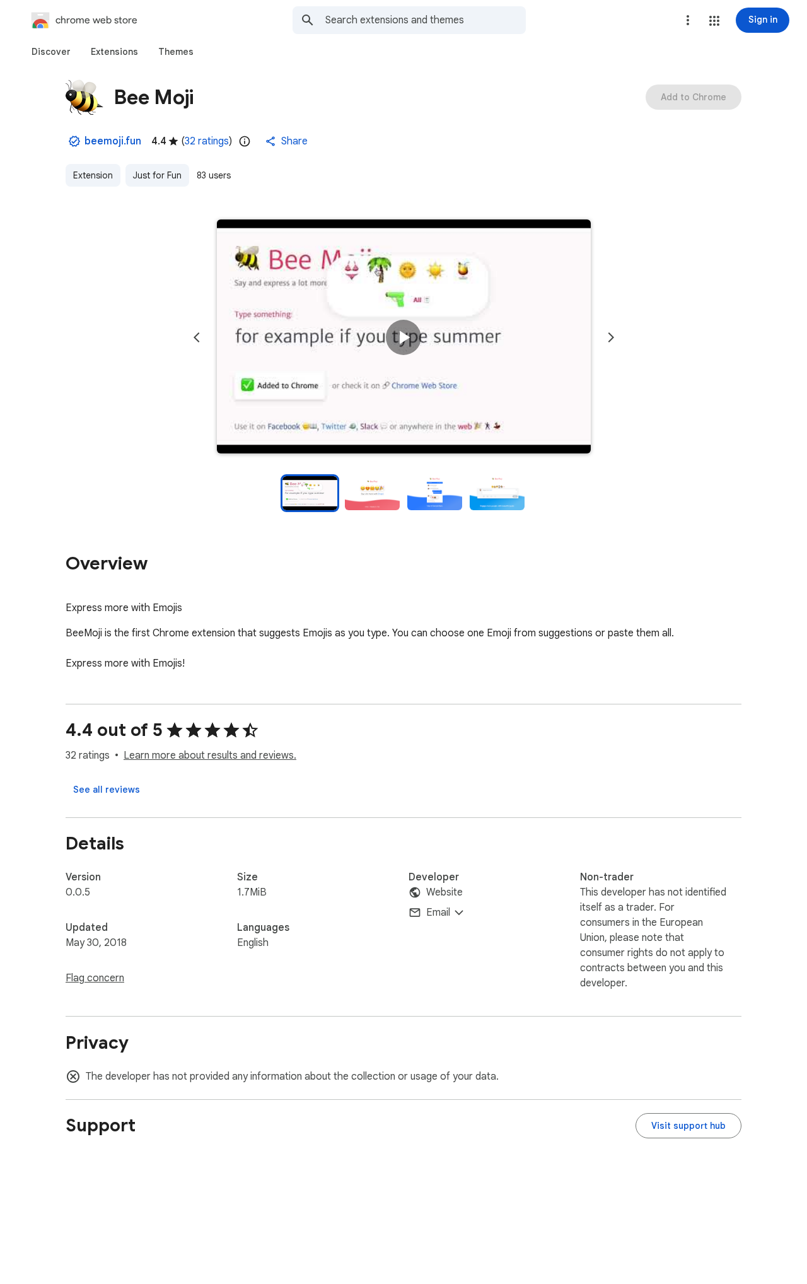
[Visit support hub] (688, 1126)
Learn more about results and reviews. (210, 755)
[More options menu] (687, 20)
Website (444, 892)
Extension (93, 175)
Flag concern (95, 978)
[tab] (51, 51)
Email (438, 912)
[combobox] (425, 20)
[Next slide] (611, 337)
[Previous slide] (196, 337)
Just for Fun (157, 175)
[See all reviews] (107, 789)
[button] (714, 20)
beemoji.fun (112, 141)
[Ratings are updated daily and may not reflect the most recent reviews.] (244, 141)
